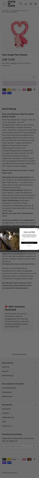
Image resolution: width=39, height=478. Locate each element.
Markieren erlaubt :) (29, 242)
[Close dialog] (38, 229)
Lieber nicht (29, 245)
